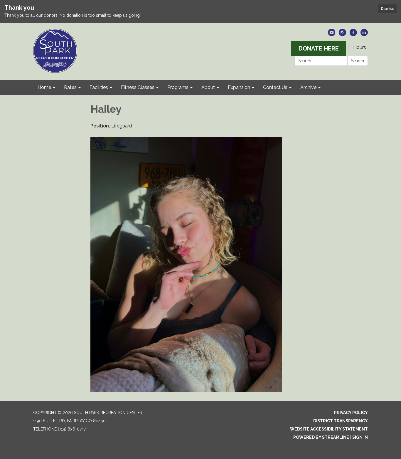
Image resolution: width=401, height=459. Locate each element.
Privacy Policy (351, 412)
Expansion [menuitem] (239, 87)
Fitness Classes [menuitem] (137, 87)
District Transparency (340, 420)
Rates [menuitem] (70, 87)
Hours (359, 47)
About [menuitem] (208, 87)
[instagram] (342, 34)
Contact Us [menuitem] (275, 87)
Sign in (360, 437)
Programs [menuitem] (177, 87)
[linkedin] (364, 34)
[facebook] (353, 34)
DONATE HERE (319, 48)
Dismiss (387, 8)
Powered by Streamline (321, 437)
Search (357, 60)
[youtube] (331, 34)
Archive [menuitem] (308, 87)
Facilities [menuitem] (99, 87)
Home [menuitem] (44, 87)
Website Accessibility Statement (329, 429)
